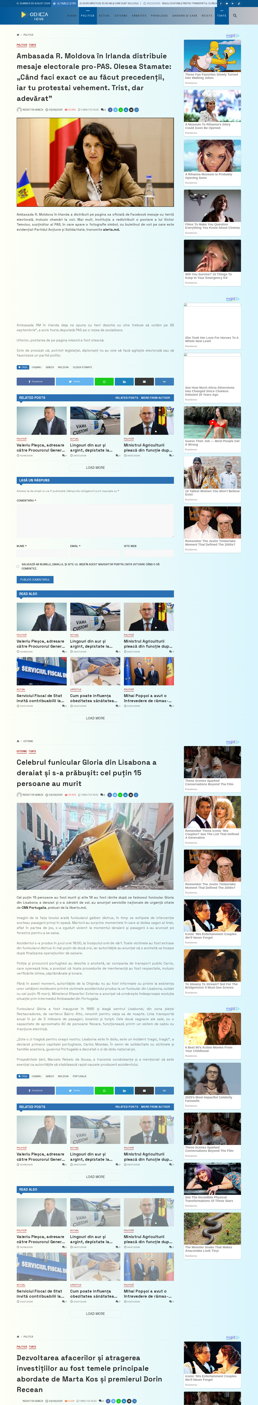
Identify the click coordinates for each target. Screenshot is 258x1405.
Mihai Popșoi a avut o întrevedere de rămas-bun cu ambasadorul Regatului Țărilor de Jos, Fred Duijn (148, 698)
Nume (22, 546)
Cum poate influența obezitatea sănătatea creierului (92, 698)
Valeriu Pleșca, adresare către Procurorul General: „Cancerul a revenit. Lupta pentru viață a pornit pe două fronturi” (42, 448)
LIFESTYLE (75, 689)
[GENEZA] (35, 16)
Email (75, 546)
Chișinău (36, 367)
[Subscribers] (226, 3)
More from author (155, 397)
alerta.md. (111, 229)
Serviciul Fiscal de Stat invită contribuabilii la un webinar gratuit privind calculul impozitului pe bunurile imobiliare (39, 698)
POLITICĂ (28, 35)
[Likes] (220, 3)
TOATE (32, 45)
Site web (130, 546)
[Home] (18, 35)
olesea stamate (82, 367)
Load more (95, 467)
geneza (50, 367)
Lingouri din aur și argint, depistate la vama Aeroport (89, 448)
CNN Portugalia (34, 907)
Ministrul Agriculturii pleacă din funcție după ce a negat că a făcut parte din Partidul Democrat (147, 448)
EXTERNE (28, 741)
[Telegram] (232, 3)
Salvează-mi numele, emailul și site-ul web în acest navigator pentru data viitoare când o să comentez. (91, 566)
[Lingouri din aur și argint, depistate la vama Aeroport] (95, 421)
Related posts (126, 397)
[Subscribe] (238, 3)
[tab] (127, 397)
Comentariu (26, 500)
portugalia (79, 1076)
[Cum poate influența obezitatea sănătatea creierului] (95, 671)
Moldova (63, 367)
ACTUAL (74, 439)
